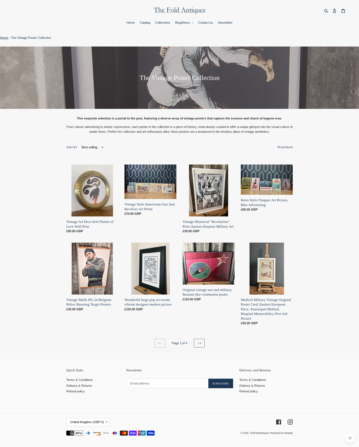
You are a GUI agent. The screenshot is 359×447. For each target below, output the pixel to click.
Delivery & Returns (79, 385)
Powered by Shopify (281, 433)
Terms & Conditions (79, 380)
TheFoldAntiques (259, 433)
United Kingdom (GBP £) (87, 422)
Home (4, 37)
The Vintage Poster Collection (31, 37)
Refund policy (75, 391)
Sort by (71, 147)
